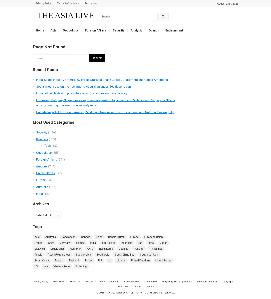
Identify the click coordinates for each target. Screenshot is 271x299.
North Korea (106, 248)
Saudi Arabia (83, 254)
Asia (54, 30)
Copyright (228, 281)
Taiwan (59, 260)
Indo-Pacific (108, 242)
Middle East (57, 248)
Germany (65, 242)
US (36, 266)
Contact (89, 281)
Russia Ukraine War (59, 254)
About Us (75, 281)
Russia (38, 254)
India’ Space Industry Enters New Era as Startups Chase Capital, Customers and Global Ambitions (102, 80)
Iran (140, 242)
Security (118, 30)
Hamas (80, 242)
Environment (174, 30)
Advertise (122, 286)
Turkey (89, 260)
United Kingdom (140, 260)
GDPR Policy (150, 281)
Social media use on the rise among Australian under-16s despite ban (83, 86)
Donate (136, 286)
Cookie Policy (131, 281)
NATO (90, 248)
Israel (151, 242)
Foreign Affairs (96, 30)
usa (46, 266)
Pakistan (139, 248)
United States (45, 173)
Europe (41, 180)
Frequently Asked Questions (177, 281)
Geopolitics (71, 30)
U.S (100, 260)
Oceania (123, 248)
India (39, 194)
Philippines (156, 248)
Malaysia (39, 248)
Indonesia (126, 242)
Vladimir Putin (61, 266)
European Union (153, 236)
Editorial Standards (207, 281)
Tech (47, 145)
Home (40, 30)
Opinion (154, 30)
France (38, 242)
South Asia (103, 254)
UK (109, 260)
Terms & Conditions (68, 3)
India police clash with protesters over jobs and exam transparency (81, 93)
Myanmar (75, 248)
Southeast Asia (149, 254)
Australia (42, 187)
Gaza (51, 242)
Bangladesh (68, 236)
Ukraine (121, 260)
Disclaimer (91, 3)
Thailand (74, 260)
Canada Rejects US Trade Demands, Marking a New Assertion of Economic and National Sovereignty (105, 112)
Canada (85, 236)
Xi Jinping (81, 266)
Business (42, 139)
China (99, 236)
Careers (150, 286)
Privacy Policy (43, 3)
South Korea (41, 260)
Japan (163, 242)
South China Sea (124, 254)
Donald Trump (116, 236)
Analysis (136, 30)
